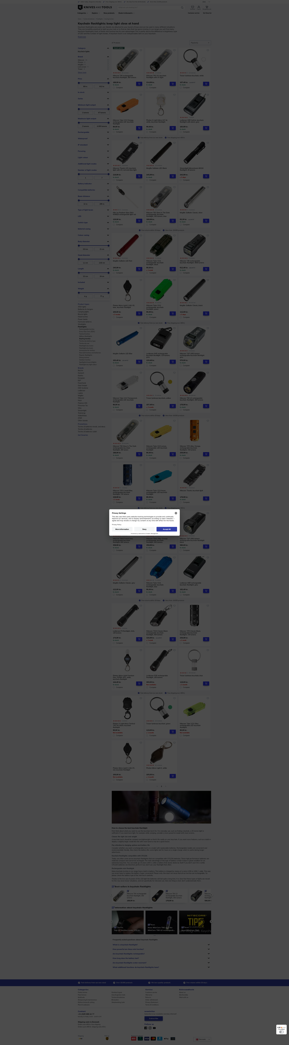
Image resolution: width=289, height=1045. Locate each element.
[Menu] (285, 1026)
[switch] (281, 1032)
